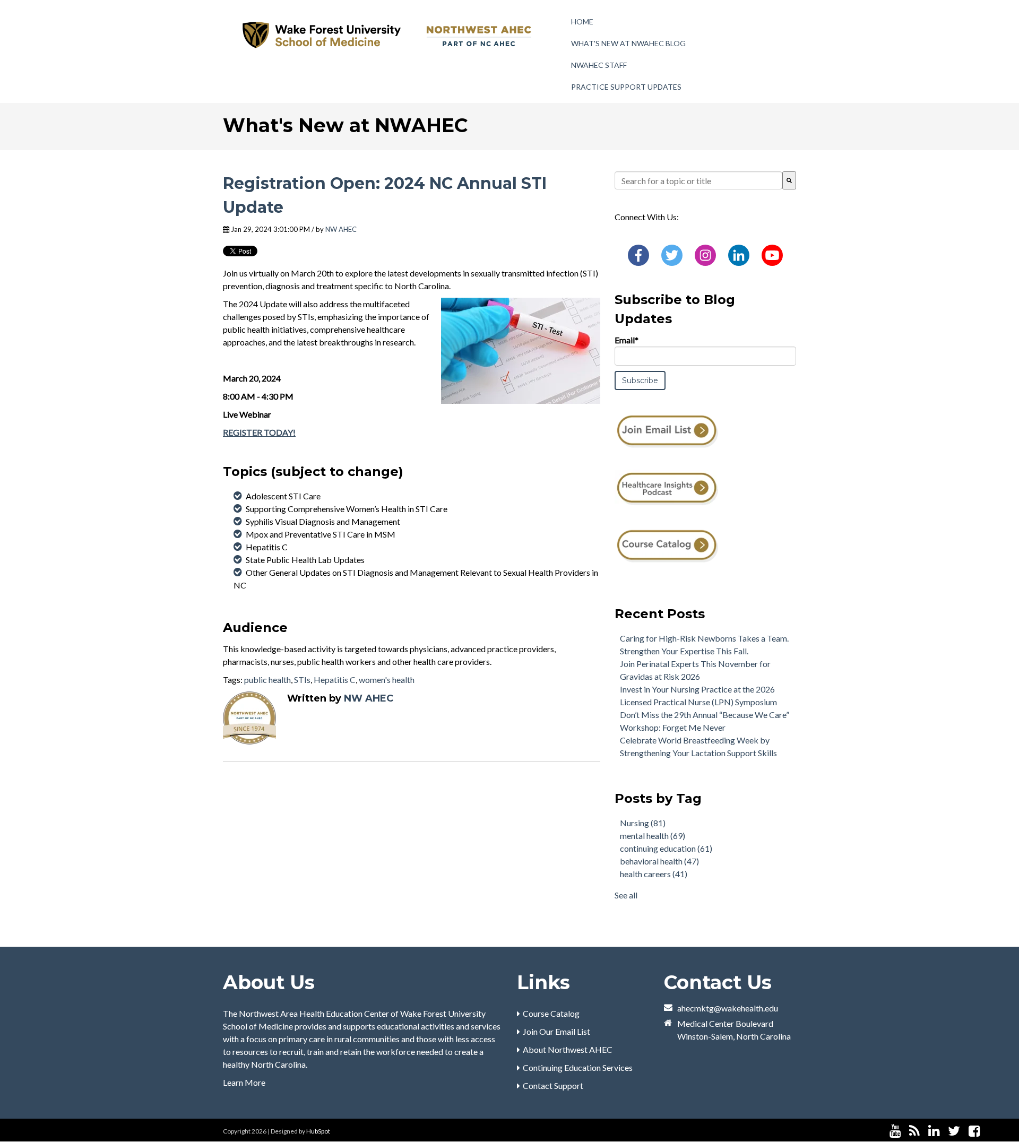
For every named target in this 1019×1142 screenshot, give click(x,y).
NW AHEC (341, 229)
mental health (652, 835)
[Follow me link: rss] (914, 1131)
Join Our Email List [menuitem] (556, 1031)
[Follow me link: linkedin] (934, 1131)
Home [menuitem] (582, 21)
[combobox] (698, 180)
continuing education (666, 848)
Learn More (244, 1082)
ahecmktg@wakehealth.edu (727, 1008)
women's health (386, 679)
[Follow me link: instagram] (988, 1131)
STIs (302, 679)
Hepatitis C (335, 679)
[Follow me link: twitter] (954, 1131)
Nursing (643, 823)
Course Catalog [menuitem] (551, 1013)
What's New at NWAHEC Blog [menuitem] (628, 43)
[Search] (789, 180)
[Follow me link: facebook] (974, 1131)
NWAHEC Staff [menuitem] (599, 65)
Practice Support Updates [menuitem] (626, 86)
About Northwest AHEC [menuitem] (567, 1049)
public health (267, 679)
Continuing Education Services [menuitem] (578, 1067)
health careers (653, 874)
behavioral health (659, 861)
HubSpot (318, 1131)
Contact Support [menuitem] (553, 1085)
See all (626, 895)
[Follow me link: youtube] (895, 1131)
